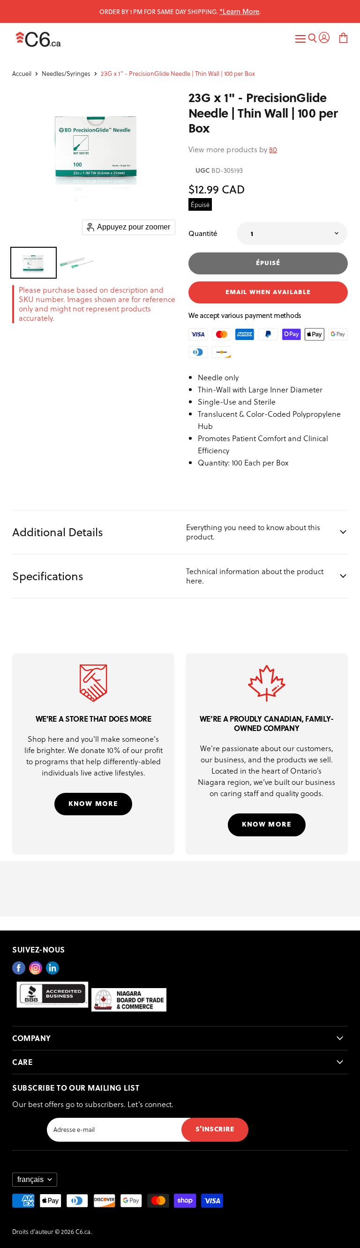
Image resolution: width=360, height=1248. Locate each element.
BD (273, 149)
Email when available (268, 291)
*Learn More (239, 11)
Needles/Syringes (66, 73)
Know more (93, 803)
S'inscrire (215, 1128)
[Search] (312, 39)
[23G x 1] (33, 263)
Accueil (21, 73)
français (30, 1179)
